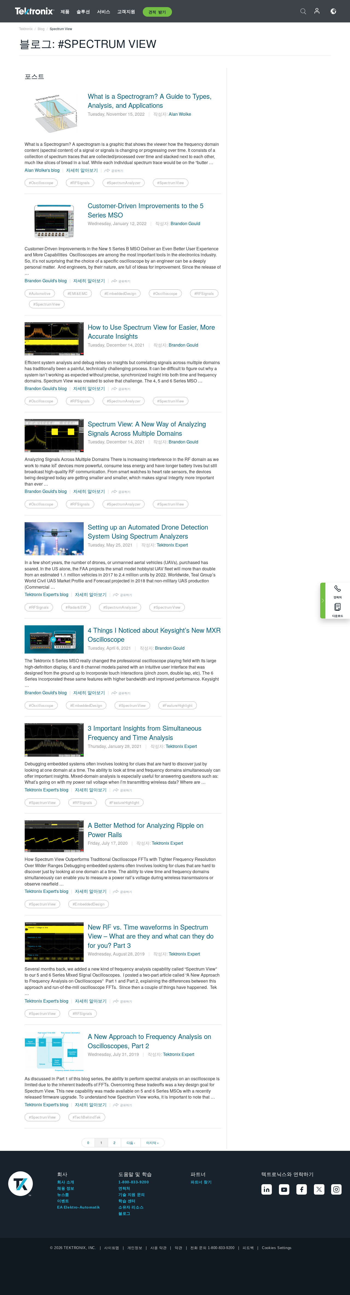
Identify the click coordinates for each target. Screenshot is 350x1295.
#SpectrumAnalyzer (124, 182)
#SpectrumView (170, 182)
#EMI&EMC (78, 293)
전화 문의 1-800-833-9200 (212, 1248)
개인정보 (134, 1248)
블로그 (124, 1213)
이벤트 (63, 1201)
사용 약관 (158, 1248)
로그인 (317, 11)
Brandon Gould (185, 223)
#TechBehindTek (87, 1117)
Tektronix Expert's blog (46, 594)
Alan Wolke (180, 114)
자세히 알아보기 (82, 170)
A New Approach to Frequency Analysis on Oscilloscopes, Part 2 (149, 1041)
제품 (65, 11)
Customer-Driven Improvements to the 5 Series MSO (145, 210)
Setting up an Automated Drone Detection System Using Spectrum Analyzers (148, 531)
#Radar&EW (76, 607)
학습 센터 (127, 1201)
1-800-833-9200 (133, 1182)
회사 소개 (65, 1182)
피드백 (248, 1248)
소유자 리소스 (131, 1207)
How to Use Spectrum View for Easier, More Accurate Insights (151, 331)
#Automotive (40, 293)
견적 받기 (157, 11)
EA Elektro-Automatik (78, 1207)
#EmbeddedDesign (120, 293)
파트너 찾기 (201, 1182)
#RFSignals (80, 182)
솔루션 (83, 11)
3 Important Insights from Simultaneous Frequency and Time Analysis (145, 732)
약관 (178, 1248)
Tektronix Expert (172, 545)
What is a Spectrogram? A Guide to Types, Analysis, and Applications (150, 100)
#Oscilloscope (41, 182)
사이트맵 (111, 1248)
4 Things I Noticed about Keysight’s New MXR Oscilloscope (154, 634)
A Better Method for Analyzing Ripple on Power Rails (145, 829)
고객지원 (126, 11)
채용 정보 (65, 1188)
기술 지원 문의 (131, 1194)
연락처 (124, 1188)
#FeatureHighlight (178, 705)
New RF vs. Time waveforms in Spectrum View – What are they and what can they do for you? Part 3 (151, 936)
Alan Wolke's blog (42, 170)
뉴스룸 (63, 1194)
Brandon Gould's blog (46, 280)
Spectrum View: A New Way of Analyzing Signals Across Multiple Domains (147, 428)
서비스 (103, 11)
